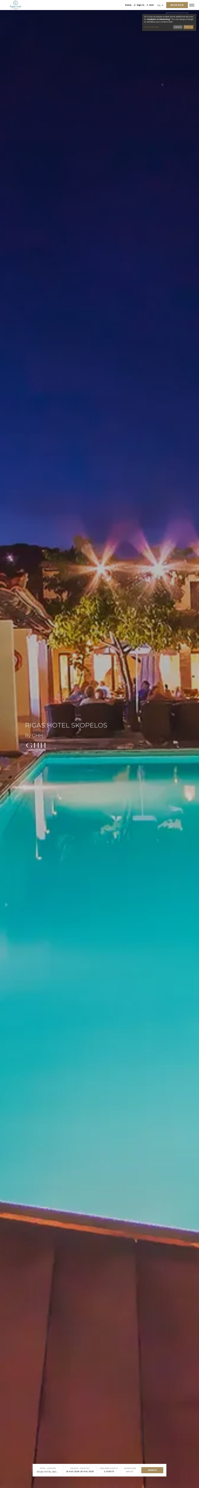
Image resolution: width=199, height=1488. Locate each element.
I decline (178, 27)
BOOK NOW (177, 5)
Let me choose (151, 27)
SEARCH (152, 1470)
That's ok (188, 27)
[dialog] (169, 22)
